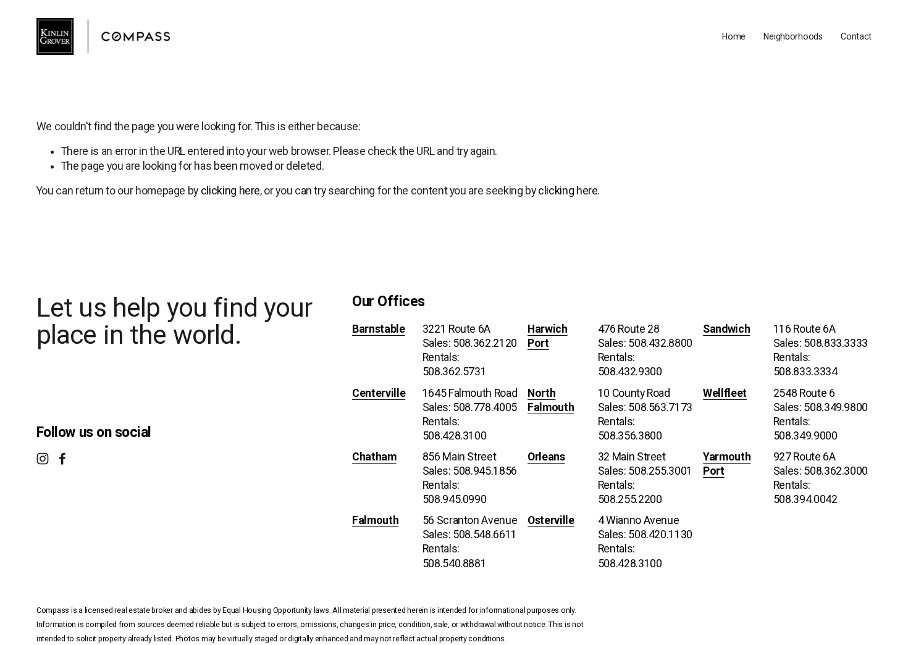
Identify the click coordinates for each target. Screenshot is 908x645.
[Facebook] (62, 458)
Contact (856, 36)
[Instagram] (42, 458)
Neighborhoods (792, 36)
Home (734, 36)
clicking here (230, 191)
